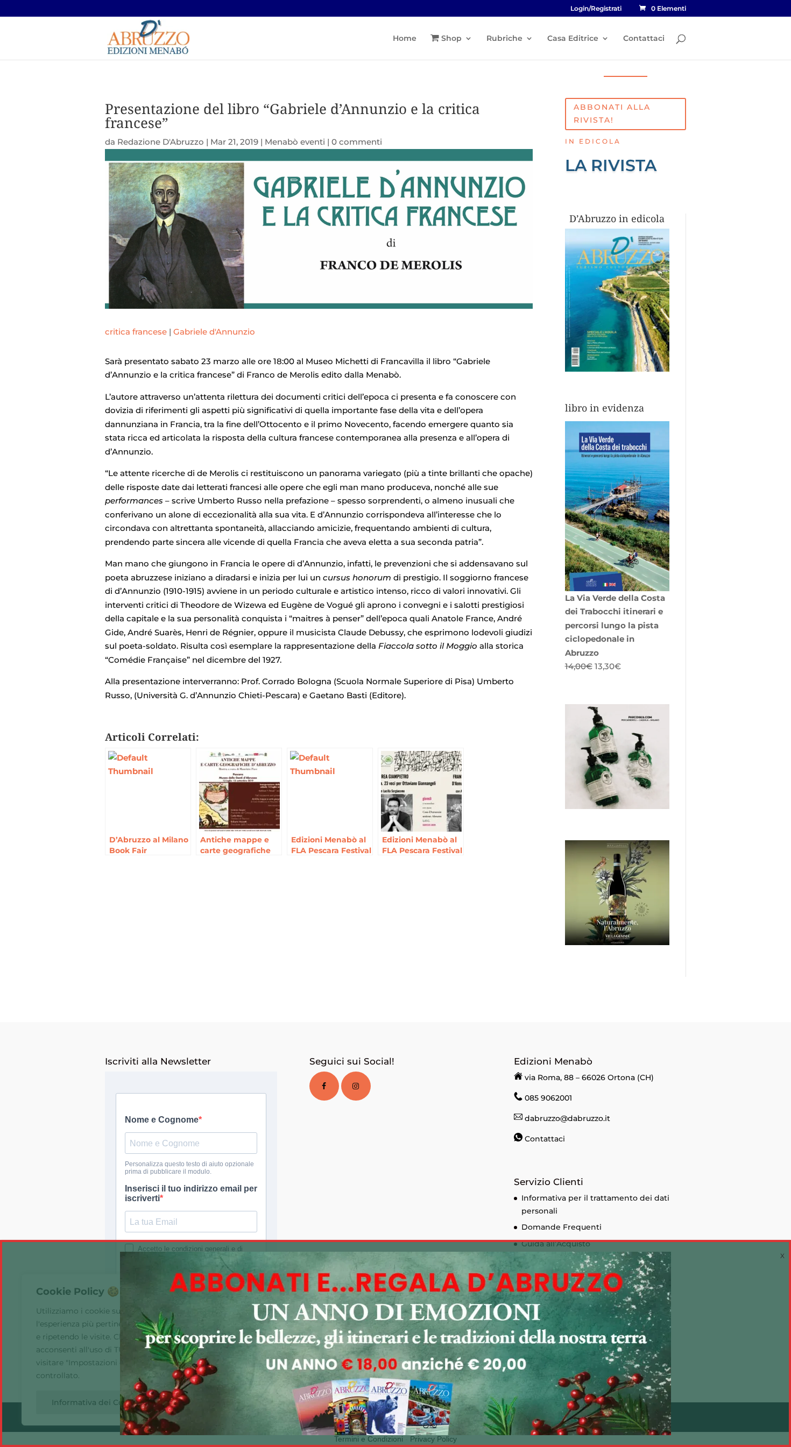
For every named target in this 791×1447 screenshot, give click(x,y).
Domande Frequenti (561, 1227)
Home (404, 38)
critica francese (136, 332)
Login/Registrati (596, 8)
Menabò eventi (295, 142)
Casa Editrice (572, 38)
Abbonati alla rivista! (612, 113)
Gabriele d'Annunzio (214, 332)
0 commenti (356, 142)
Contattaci (644, 38)
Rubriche (504, 38)
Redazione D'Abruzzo (160, 142)
